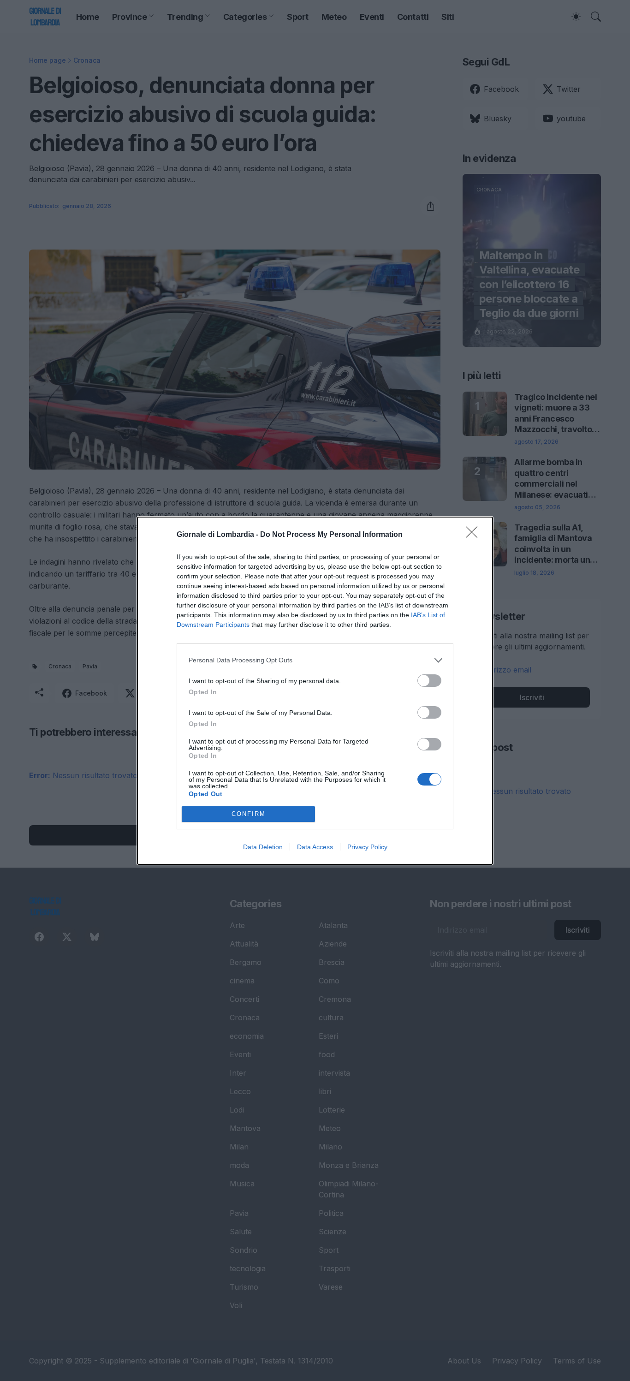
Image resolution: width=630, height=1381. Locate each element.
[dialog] (315, 690)
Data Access (315, 847)
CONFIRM (249, 813)
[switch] (429, 680)
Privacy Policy (367, 847)
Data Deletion (263, 847)
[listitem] (315, 660)
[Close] (474, 535)
